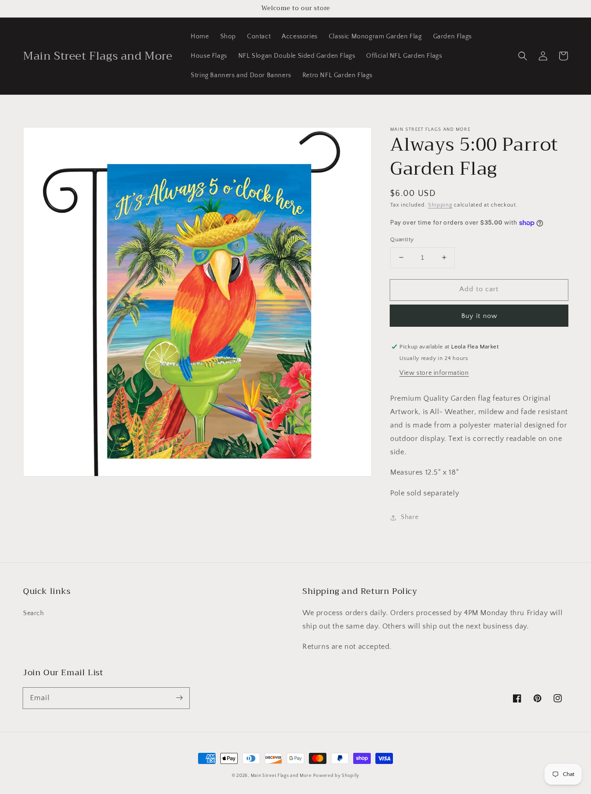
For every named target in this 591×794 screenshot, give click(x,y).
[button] (523, 56)
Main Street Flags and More (281, 775)
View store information (434, 373)
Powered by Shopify (336, 775)
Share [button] (409, 517)
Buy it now (479, 316)
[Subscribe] (179, 698)
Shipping (440, 205)
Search (33, 613)
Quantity (402, 239)
